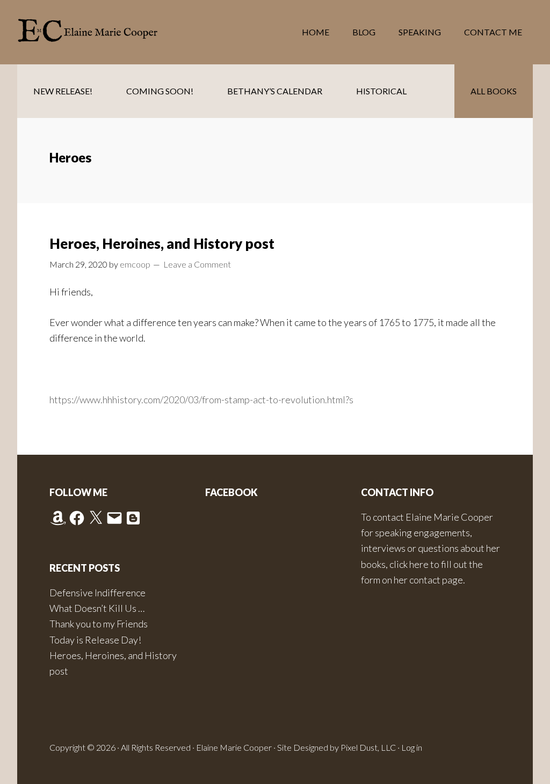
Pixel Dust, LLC (368, 747)
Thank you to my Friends (98, 624)
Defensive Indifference (97, 592)
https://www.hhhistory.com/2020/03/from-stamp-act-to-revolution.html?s (201, 399)
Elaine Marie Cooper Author (103, 32)
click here (409, 564)
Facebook (231, 492)
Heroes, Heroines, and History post (161, 243)
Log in (411, 747)
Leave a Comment (197, 264)
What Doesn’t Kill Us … (96, 608)
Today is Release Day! (95, 640)
